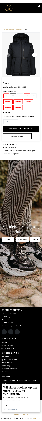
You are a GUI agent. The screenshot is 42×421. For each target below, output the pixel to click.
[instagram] (10, 331)
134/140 (18, 102)
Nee (14, 405)
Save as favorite (17, 136)
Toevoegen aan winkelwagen (21, 129)
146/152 (28, 102)
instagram (22, 239)
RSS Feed (25, 414)
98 (13, 96)
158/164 (8, 107)
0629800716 (8, 323)
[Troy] (21, 54)
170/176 (18, 107)
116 (34, 96)
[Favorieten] (34, 7)
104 (20, 96)
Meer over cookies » (11, 409)
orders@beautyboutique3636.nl (18, 326)
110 (27, 96)
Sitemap (16, 414)
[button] (20, 74)
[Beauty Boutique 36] (9, 8)
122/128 (8, 102)
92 (6, 96)
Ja (6, 405)
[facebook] (4, 331)
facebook (9, 239)
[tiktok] (17, 331)
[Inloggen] (30, 7)
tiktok (35, 239)
